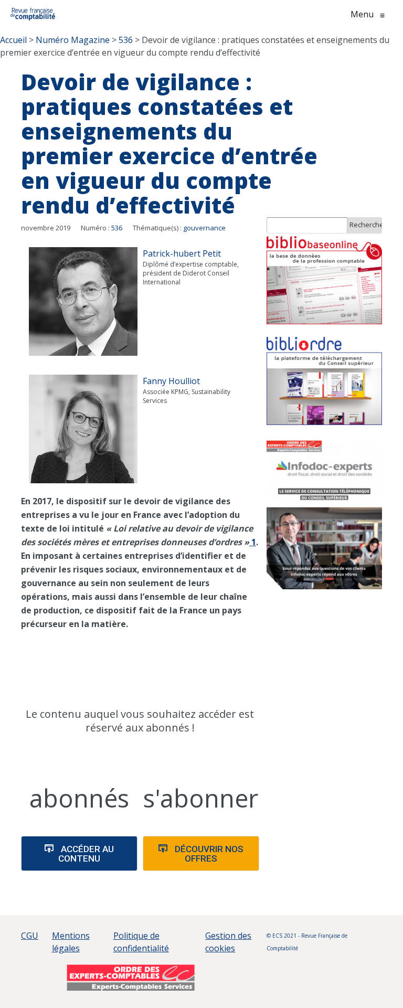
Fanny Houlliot (171, 381)
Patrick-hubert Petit (182, 253)
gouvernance (204, 227)
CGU (29, 935)
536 (116, 227)
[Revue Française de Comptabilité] (32, 14)
